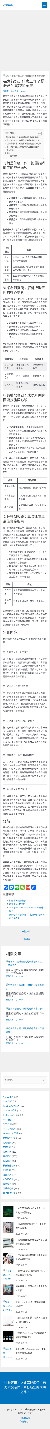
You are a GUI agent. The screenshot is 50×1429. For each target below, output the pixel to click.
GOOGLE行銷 (10, 1110)
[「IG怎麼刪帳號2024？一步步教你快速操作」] (8, 1227)
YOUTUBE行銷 (10, 1133)
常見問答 (10, 150)
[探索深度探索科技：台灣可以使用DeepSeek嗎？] (8, 1321)
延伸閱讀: (13, 156)
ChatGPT (7, 1101)
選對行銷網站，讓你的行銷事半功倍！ (25, 1015)
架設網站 (7, 1161)
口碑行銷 (7, 1147)
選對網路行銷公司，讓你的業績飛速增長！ (25, 995)
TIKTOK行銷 (9, 1129)
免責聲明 (24, 1421)
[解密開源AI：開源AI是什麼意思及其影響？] (8, 1289)
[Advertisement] (25, 36)
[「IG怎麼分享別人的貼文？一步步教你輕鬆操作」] (8, 1211)
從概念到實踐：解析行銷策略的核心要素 (23, 140)
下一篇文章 (25, 939)
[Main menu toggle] (44, 5)
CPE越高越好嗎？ (17, 904)
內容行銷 (7, 1142)
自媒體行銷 (8, 1179)
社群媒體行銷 (9, 1165)
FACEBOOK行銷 (11, 1106)
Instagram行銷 (10, 1115)
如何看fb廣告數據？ (18, 900)
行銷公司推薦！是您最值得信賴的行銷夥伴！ (25, 1038)
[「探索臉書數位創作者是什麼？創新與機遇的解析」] (8, 1243)
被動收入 (7, 1184)
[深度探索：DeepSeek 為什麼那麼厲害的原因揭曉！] (8, 1352)
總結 (8, 153)
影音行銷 (7, 1152)
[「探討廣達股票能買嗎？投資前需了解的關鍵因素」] (8, 1258)
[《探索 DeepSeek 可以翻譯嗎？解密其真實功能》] (8, 1336)
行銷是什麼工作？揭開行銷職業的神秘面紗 (23, 137)
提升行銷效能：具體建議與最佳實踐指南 (23, 147)
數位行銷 (7, 1156)
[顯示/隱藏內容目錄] (38, 133)
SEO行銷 (7, 1124)
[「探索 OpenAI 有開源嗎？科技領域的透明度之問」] (8, 1274)
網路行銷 (8, 91)
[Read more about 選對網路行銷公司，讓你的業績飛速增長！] (25, 986)
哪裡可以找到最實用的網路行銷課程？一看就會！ (25, 971)
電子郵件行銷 (9, 1193)
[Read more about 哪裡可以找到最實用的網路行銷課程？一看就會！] (25, 963)
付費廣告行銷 (9, 1138)
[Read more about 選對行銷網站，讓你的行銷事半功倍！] (25, 1008)
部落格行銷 (8, 1188)
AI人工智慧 (8, 1096)
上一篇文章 (25, 931)
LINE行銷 (7, 1119)
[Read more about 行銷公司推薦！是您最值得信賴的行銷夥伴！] (25, 1030)
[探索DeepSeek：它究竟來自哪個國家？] (8, 1305)
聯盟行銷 (7, 1175)
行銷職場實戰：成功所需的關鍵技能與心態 (24, 143)
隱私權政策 (25, 1418)
